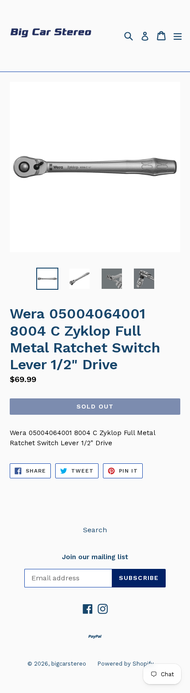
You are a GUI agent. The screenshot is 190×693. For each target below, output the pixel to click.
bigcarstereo (68, 663)
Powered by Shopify (125, 663)
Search (95, 530)
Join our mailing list (95, 557)
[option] (47, 278)
